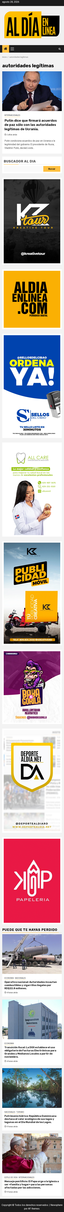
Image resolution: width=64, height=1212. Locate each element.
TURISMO (20, 1112)
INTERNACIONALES (12, 115)
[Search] (59, 49)
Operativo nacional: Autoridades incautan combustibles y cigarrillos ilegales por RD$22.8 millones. (30, 985)
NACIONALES (20, 978)
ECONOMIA (9, 978)
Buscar (51, 169)
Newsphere (56, 1205)
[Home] (5, 49)
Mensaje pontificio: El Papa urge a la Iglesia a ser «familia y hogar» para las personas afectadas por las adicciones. (31, 1184)
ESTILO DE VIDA (10, 1177)
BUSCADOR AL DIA (20, 161)
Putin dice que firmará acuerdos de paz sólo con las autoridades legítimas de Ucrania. (30, 125)
